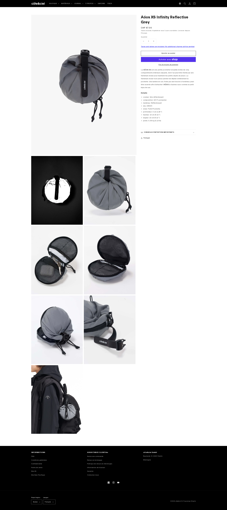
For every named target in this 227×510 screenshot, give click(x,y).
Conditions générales (39, 460)
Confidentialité (36, 464)
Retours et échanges (94, 460)
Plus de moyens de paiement (168, 64)
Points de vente (36, 467)
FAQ (32, 456)
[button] (180, 3)
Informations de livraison (96, 467)
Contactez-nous (93, 475)
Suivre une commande (95, 456)
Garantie (90, 471)
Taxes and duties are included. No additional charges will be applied (167, 47)
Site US (33, 471)
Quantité (144, 37)
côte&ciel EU (179, 501)
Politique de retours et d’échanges (99, 464)
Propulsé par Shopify (189, 501)
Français (48, 502)
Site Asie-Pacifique (38, 475)
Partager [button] (147, 138)
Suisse (35, 502)
